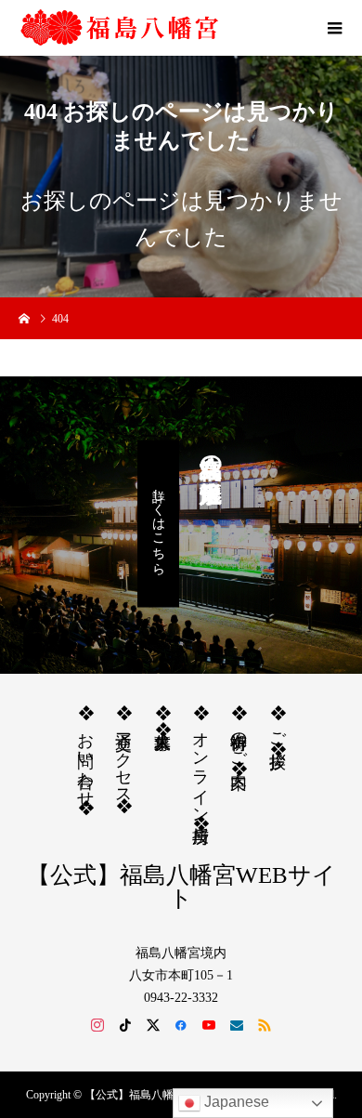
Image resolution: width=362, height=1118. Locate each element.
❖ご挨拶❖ (277, 730)
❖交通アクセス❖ (123, 759)
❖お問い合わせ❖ (85, 760)
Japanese (234, 1102)
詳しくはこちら (158, 524)
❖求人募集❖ (162, 721)
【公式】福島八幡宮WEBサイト (181, 886)
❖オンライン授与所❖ (200, 768)
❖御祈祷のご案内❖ (238, 740)
